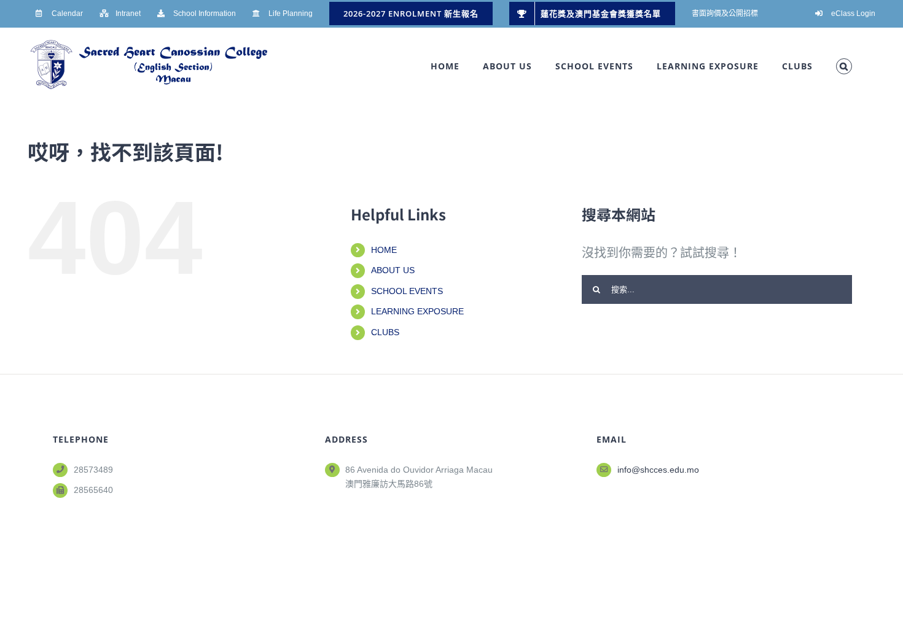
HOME (384, 250)
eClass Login (853, 13)
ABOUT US (393, 270)
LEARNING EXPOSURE (417, 311)
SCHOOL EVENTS (407, 291)
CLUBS (385, 332)
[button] (844, 66)
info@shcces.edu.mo (658, 470)
